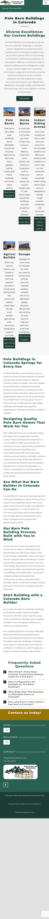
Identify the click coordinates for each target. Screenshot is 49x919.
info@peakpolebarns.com (15, 758)
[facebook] (5, 785)
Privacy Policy (14, 804)
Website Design (21, 812)
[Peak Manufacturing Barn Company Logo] (20, 765)
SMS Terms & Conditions (31, 804)
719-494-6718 (15, 8)
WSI (32, 812)
